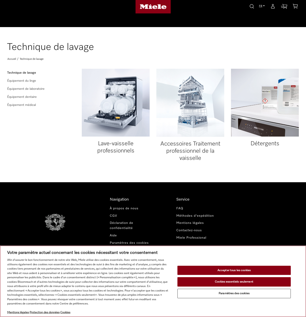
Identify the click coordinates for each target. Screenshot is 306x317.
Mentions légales (190, 223)
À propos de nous (124, 208)
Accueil (11, 59)
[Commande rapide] (284, 7)
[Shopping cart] (295, 7)
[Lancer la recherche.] (251, 6)
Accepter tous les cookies (234, 270)
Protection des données (45, 312)
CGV (113, 215)
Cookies (65, 312)
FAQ (179, 208)
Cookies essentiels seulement (234, 281)
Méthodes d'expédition (195, 215)
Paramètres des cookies (234, 293)
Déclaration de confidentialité (121, 225)
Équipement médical (21, 105)
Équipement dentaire (22, 97)
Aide (113, 235)
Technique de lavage (21, 72)
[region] (153, 281)
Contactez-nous (189, 230)
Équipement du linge (21, 80)
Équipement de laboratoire (26, 88)
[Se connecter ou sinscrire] (272, 7)
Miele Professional (191, 237)
